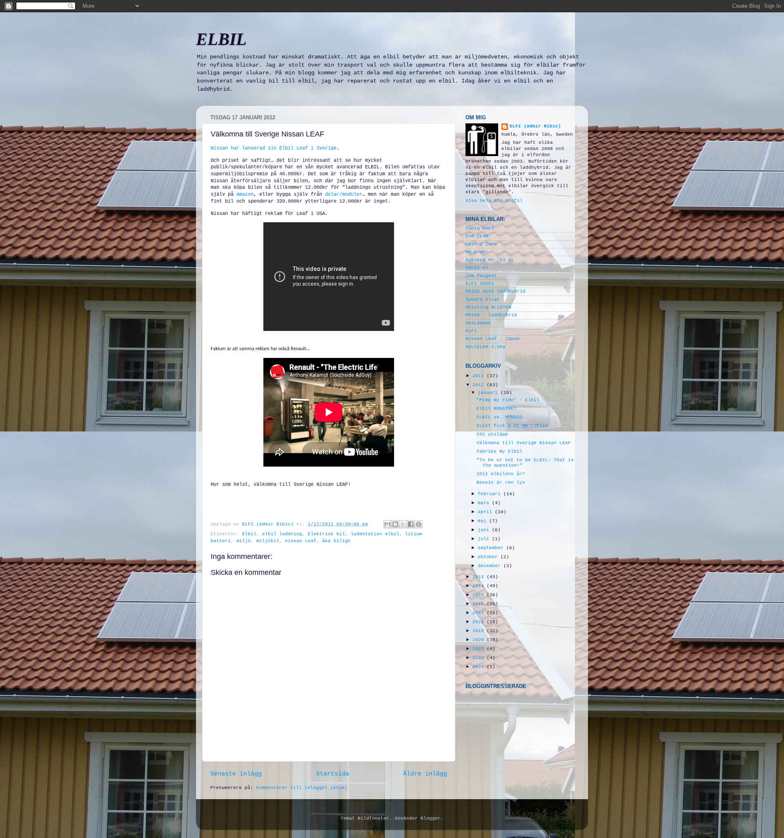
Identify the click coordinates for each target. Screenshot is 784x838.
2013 (479, 576)
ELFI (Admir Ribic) (269, 524)
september (492, 547)
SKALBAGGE (478, 323)
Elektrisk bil (326, 534)
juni (485, 529)
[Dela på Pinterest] (418, 524)
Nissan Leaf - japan (493, 338)
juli (485, 538)
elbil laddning (282, 534)
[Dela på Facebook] (411, 524)
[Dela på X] (403, 524)
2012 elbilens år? (501, 474)
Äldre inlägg (425, 774)
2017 (479, 612)
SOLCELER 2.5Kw (486, 346)
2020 (479, 639)
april (486, 512)
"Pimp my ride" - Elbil (508, 400)
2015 (479, 594)
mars (485, 503)
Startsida (332, 774)
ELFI (471, 330)
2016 (479, 603)
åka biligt (336, 541)
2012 (479, 384)
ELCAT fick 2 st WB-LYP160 (512, 425)
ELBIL (221, 39)
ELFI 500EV (480, 283)
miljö (243, 541)
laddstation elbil (375, 534)
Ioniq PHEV (480, 228)
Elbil (249, 534)
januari (489, 392)
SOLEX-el (477, 267)
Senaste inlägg (236, 774)
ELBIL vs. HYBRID (499, 417)
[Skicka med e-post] (387, 524)
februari (490, 494)
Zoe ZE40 (477, 236)
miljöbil (267, 541)
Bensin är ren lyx (501, 482)
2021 (479, 648)
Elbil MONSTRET (497, 408)
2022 (479, 657)
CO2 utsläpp (492, 434)
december (490, 565)
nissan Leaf (300, 541)
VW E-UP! (477, 252)
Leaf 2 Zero (481, 244)
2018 (479, 621)
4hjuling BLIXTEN (488, 307)
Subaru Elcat (483, 299)
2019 (479, 630)
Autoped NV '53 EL (490, 259)
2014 (479, 585)
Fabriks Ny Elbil (499, 451)
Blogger (431, 818)
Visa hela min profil (494, 200)
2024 (479, 666)
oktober (489, 556)
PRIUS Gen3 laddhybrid (496, 291)
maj (483, 520)
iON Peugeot (481, 275)
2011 (479, 375)
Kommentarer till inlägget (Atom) (301, 787)
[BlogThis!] (395, 524)
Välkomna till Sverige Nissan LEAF (524, 442)
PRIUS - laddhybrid (491, 315)
